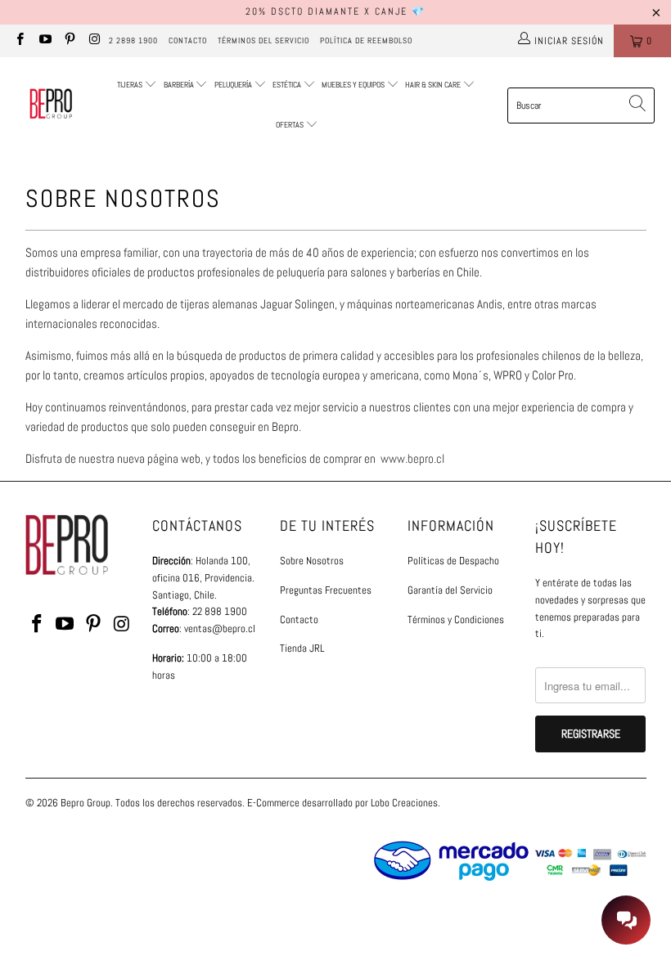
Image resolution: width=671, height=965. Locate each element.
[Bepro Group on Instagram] (94, 40)
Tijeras (129, 84)
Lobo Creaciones (404, 803)
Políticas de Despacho (453, 561)
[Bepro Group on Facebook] (19, 40)
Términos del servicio (263, 40)
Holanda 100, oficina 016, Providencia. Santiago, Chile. (203, 578)
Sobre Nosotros (312, 561)
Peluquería (233, 84)
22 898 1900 (219, 611)
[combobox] (581, 105)
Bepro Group (85, 803)
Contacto (188, 40)
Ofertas (290, 124)
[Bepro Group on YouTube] (44, 40)
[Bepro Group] (51, 105)
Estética (286, 84)
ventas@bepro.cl (219, 628)
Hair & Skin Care (433, 84)
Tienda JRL (302, 648)
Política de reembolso (366, 40)
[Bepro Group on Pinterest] (69, 40)
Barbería (179, 84)
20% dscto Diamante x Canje (326, 11)
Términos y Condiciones (456, 619)
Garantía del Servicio (450, 590)
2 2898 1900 (133, 40)
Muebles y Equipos (354, 84)
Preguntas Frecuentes (326, 590)
